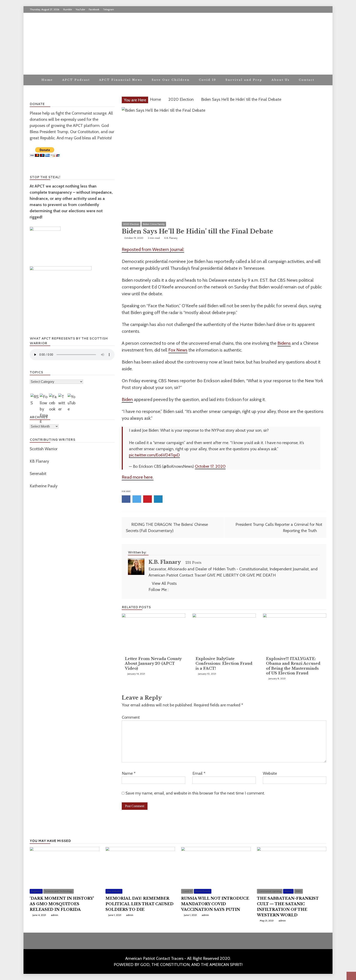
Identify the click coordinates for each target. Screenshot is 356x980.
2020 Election (131, 224)
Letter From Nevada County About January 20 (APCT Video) (153, 663)
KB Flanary (39, 461)
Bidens (284, 343)
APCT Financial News (120, 80)
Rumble (67, 9)
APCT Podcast (76, 80)
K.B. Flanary (165, 562)
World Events (202, 891)
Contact (306, 80)
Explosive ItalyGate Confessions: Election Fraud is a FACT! (224, 663)
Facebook (94, 9)
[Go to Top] (351, 976)
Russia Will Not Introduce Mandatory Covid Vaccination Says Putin (215, 904)
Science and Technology (58, 891)
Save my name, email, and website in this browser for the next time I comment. (195, 793)
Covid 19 (207, 80)
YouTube (80, 9)
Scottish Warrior (44, 448)
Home (47, 80)
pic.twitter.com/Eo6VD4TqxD (154, 454)
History (288, 891)
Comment (131, 717)
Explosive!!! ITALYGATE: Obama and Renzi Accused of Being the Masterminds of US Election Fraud (293, 665)
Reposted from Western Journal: (153, 249)
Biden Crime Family (154, 224)
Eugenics (36, 891)
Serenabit (38, 473)
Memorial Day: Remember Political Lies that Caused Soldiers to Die (139, 904)
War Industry (114, 891)
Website (270, 773)
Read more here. (137, 477)
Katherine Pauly (44, 485)
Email (198, 773)
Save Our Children (171, 80)
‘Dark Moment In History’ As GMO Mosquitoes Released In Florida (62, 904)
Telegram (108, 9)
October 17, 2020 (210, 466)
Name (129, 773)
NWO (298, 891)
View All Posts (164, 583)
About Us (281, 80)
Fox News (177, 350)
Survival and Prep (243, 80)
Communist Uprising (269, 891)
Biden (127, 399)
